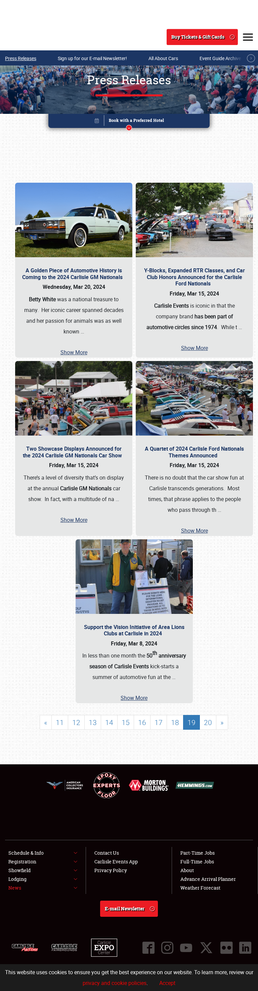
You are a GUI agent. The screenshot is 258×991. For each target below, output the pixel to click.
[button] (129, 122)
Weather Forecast (200, 888)
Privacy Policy (110, 870)
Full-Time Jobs (197, 861)
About (187, 870)
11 (60, 722)
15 (126, 722)
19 (191, 722)
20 (208, 722)
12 (76, 722)
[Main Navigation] (248, 37)
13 (93, 722)
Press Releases (20, 58)
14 (109, 722)
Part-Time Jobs (197, 853)
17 (159, 722)
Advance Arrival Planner (208, 879)
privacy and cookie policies (114, 983)
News (14, 888)
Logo (30, 37)
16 (142, 722)
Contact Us (106, 853)
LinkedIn (245, 948)
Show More (73, 352)
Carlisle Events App (116, 861)
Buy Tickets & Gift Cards (197, 37)
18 (175, 722)
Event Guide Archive (220, 58)
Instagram (167, 948)
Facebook (148, 948)
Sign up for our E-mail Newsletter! (92, 58)
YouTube (186, 948)
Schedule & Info (26, 853)
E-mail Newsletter (124, 908)
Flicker (226, 948)
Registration (22, 861)
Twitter (206, 948)
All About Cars (163, 58)
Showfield (19, 870)
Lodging (17, 879)
